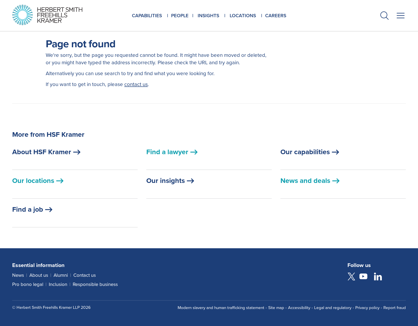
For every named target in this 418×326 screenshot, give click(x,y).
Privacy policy (367, 307)
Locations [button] (243, 15)
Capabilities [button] (147, 15)
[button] (384, 16)
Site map (276, 307)
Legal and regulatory (332, 307)
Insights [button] (208, 15)
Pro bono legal (27, 284)
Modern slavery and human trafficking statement (221, 307)
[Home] (52, 15)
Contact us (84, 275)
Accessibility (299, 307)
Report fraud (394, 307)
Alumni (61, 275)
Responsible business (95, 284)
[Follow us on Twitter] (351, 277)
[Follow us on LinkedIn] (378, 277)
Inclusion (58, 284)
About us (38, 275)
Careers (275, 15)
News (18, 275)
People (180, 15)
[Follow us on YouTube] (363, 277)
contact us (136, 84)
